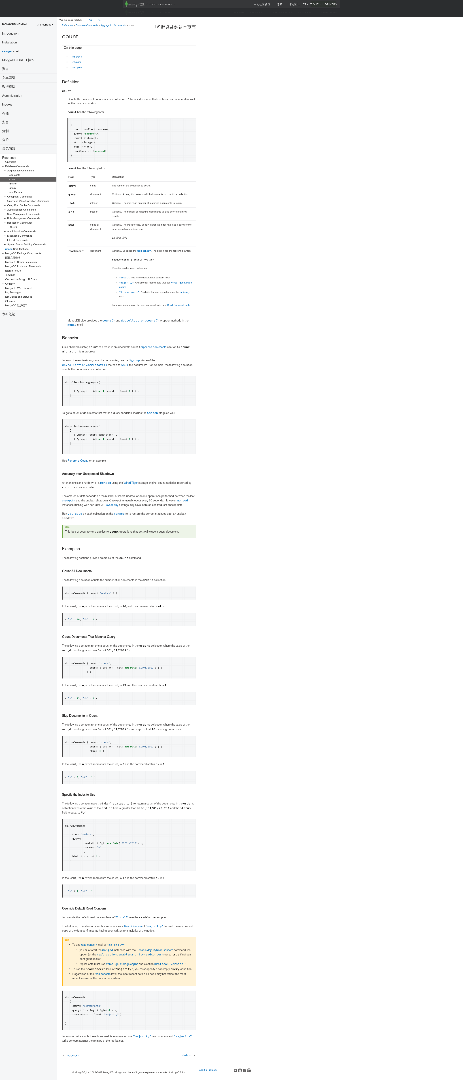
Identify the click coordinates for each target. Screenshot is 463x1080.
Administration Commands (21, 231)
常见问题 (8, 149)
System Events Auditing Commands (26, 244)
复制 (5, 131)
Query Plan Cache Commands (23, 205)
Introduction (10, 33)
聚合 (5, 69)
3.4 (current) (44, 24)
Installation (9, 42)
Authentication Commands (21, 209)
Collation (10, 283)
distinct (13, 183)
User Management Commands (23, 214)
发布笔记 (8, 314)
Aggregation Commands (20, 170)
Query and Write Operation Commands (28, 201)
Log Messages (13, 292)
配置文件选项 (12, 257)
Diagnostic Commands (19, 235)
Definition (76, 57)
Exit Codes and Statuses (18, 296)
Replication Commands (20, 222)
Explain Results (13, 270)
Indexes (7, 104)
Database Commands (17, 166)
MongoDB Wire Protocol (18, 288)
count (12, 179)
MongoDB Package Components (23, 253)
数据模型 (8, 87)
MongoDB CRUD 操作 (18, 60)
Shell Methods (17, 249)
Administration (12, 96)
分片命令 (12, 227)
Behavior (76, 62)
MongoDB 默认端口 (16, 305)
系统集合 (10, 275)
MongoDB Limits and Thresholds (23, 266)
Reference (9, 158)
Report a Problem (207, 1069)
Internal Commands (17, 240)
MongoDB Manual (14, 24)
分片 (5, 140)
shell (10, 51)
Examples (76, 67)
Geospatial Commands (19, 196)
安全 (5, 122)
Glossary (10, 301)
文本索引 (8, 78)
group (12, 188)
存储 (5, 113)
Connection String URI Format (21, 279)
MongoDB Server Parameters (21, 262)
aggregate (14, 175)
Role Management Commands (23, 218)
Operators (10, 161)
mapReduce (15, 192)
